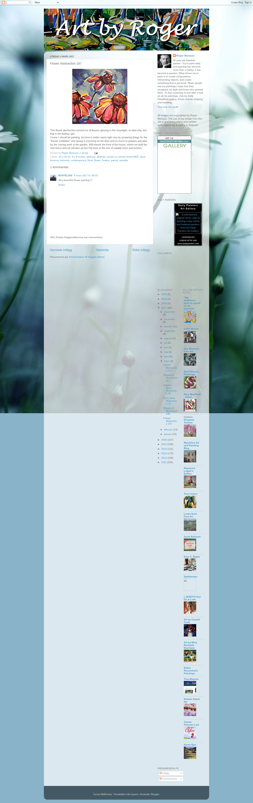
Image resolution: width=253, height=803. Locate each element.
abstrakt (101, 156)
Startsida (102, 250)
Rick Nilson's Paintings (191, 373)
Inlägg (165, 773)
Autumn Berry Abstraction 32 (170, 389)
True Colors (190, 494)
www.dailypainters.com (188, 243)
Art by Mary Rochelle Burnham (190, 645)
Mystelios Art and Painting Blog (191, 445)
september (170, 331)
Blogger (155, 794)
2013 (164, 453)
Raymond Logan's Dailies (189, 471)
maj (166, 352)
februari (168, 429)
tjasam (135, 794)
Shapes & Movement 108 (170, 411)
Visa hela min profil (167, 107)
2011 (164, 462)
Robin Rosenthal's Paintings (191, 671)
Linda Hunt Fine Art (190, 515)
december (169, 312)
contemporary (78, 160)
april (166, 356)
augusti (168, 338)
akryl (142, 156)
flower (97, 160)
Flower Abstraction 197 (170, 421)
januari (168, 434)
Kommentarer (169, 779)
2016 (164, 440)
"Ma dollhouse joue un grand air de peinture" (192, 303)
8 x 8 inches (78, 156)
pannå (114, 160)
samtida (123, 160)
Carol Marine (191, 328)
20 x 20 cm (65, 156)
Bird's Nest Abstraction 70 (170, 401)
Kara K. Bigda (192, 556)
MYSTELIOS (65, 175)
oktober (168, 326)
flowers (106, 160)
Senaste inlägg (61, 250)
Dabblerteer (190, 576)
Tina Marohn (191, 679)
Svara (61, 185)
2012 (164, 458)
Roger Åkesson (185, 55)
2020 (164, 294)
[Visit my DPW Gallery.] (174, 148)
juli (166, 343)
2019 (164, 299)
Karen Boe (190, 744)
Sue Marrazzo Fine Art (191, 350)
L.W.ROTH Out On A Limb (192, 598)
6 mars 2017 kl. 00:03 (86, 175)
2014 (164, 449)
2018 (164, 303)
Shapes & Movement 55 (170, 378)
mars (167, 361)
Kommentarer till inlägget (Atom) (86, 257)
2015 (164, 444)
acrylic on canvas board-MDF (123, 156)
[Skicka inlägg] (95, 153)
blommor (65, 160)
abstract (91, 156)
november (169, 319)
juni (166, 347)
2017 (164, 308)
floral (90, 160)
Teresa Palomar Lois (191, 723)
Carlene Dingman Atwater (189, 420)
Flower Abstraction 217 (170, 368)
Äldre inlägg (141, 250)
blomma (54, 160)
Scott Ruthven (192, 536)
